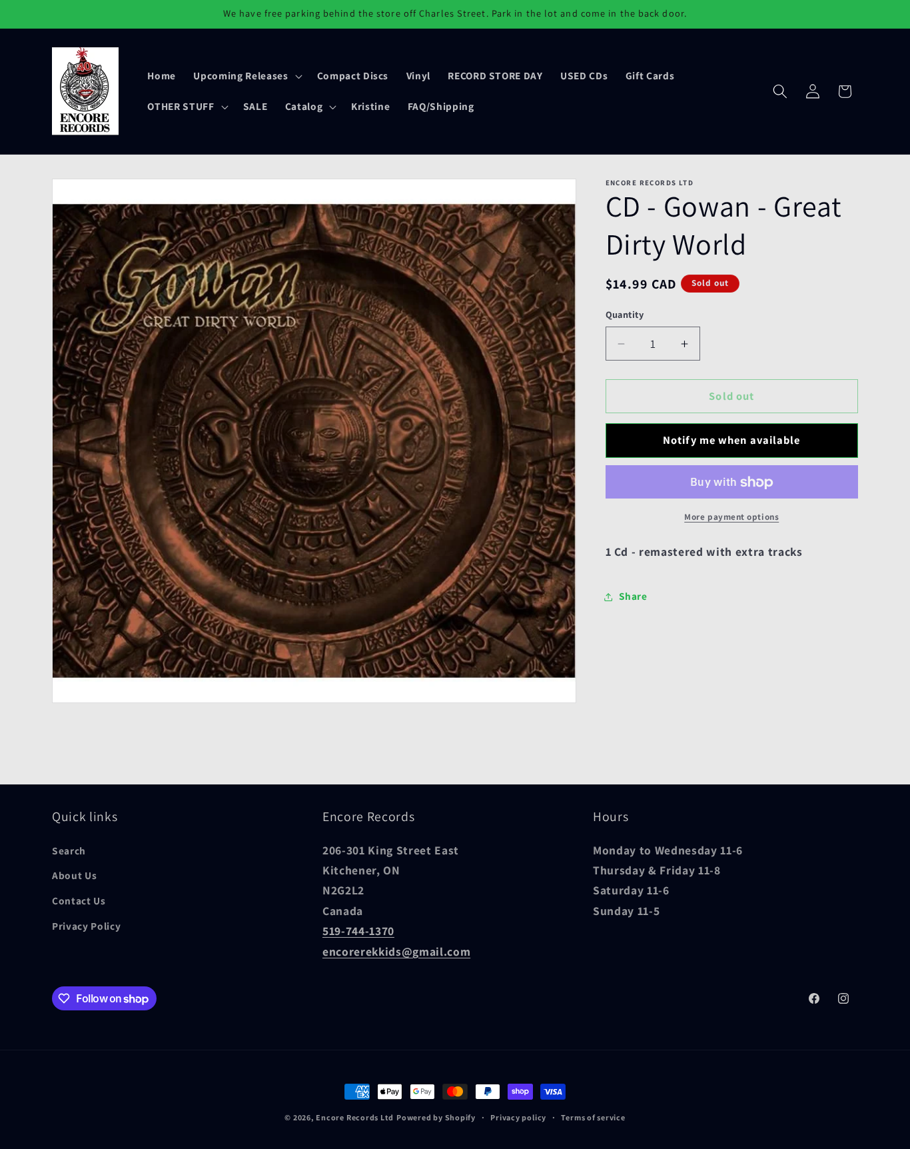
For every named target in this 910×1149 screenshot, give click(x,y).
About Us (74, 875)
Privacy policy (518, 1117)
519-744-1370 (358, 930)
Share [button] (633, 596)
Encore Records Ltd (355, 1117)
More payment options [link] (731, 517)
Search (69, 850)
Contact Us (79, 900)
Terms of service (593, 1117)
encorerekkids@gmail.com (396, 951)
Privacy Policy (86, 925)
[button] (246, 76)
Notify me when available (731, 440)
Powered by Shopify (436, 1117)
